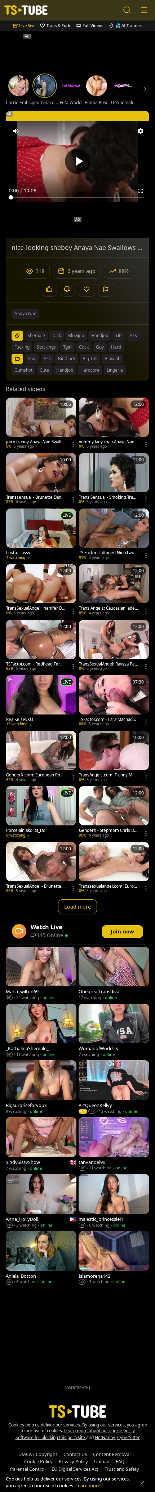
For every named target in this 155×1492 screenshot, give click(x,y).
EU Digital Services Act (75, 1469)
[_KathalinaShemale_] (41, 1031)
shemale (36, 335)
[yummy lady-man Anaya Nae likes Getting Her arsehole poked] (114, 424)
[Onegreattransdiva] (114, 974)
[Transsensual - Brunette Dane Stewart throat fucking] (41, 479)
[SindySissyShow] (41, 1144)
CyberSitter (128, 1437)
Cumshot (23, 370)
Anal (31, 358)
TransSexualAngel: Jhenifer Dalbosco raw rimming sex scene (35, 608)
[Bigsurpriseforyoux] (41, 1087)
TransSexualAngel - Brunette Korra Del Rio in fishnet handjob (35, 886)
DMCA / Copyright (37, 1454)
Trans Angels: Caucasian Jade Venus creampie (107, 608)
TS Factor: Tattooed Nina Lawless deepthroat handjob (108, 553)
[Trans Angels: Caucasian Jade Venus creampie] (114, 590)
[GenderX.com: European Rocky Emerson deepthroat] (41, 757)
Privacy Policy (73, 1461)
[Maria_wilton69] (41, 974)
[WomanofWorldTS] (114, 1031)
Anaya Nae (25, 313)
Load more (77, 906)
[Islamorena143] (114, 1258)
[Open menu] (144, 10)
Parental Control (27, 1469)
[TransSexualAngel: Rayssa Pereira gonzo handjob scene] (114, 646)
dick (56, 335)
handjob (99, 335)
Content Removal (111, 1454)
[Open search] (126, 10)
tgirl (67, 347)
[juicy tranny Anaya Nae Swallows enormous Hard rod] (41, 424)
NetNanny (105, 1437)
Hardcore (89, 370)
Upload (102, 1461)
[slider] (77, 197)
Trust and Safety (122, 1469)
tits (119, 335)
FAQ (120, 1461)
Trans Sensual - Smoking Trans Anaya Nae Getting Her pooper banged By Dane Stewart (108, 497)
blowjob (76, 335)
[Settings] (140, 131)
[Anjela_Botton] (41, 1258)
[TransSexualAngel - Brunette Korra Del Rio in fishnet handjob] (41, 868)
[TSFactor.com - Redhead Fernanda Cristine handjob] (41, 646)
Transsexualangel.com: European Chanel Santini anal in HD (107, 886)
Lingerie (115, 370)
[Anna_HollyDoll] (41, 1201)
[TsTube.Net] (26, 10)
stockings (46, 347)
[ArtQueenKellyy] (114, 1087)
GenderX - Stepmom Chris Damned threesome (107, 830)
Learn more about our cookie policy (99, 1431)
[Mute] (16, 131)
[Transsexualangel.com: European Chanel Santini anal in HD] (114, 868)
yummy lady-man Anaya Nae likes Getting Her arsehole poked (108, 442)
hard (116, 347)
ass (133, 335)
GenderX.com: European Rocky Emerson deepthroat (35, 775)
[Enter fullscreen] (140, 191)
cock (84, 347)
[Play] (77, 161)
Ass (47, 358)
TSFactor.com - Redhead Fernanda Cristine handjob (35, 664)
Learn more (87, 1485)
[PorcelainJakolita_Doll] (41, 812)
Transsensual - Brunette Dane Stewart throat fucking (35, 497)
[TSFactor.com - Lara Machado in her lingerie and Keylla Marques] (114, 701)
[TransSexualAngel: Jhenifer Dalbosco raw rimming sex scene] (41, 590)
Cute (44, 370)
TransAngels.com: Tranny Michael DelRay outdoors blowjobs (108, 775)
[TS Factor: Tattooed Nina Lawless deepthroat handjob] (114, 534)
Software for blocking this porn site (50, 1437)
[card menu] (73, 444)
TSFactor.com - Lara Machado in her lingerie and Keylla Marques (108, 719)
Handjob (64, 370)
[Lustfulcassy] (41, 534)
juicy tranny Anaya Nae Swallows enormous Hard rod (35, 442)
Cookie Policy (38, 1461)
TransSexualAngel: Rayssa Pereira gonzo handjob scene (108, 664)
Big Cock (66, 358)
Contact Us (75, 1454)
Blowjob (112, 358)
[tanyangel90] (114, 1144)
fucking (22, 347)
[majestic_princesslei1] (114, 1201)
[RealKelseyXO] (41, 701)
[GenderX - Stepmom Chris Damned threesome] (114, 812)
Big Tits (90, 358)
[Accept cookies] (142, 1482)
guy (100, 347)
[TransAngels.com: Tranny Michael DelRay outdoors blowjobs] (114, 757)
